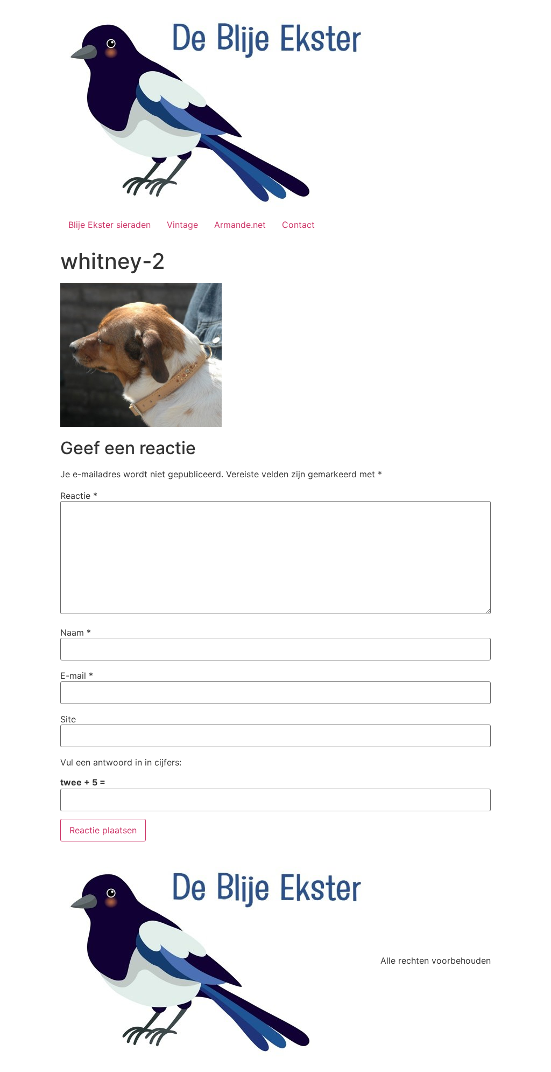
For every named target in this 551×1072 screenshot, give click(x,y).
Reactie (78, 495)
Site (68, 719)
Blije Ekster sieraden (109, 224)
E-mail (76, 675)
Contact (298, 224)
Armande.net (240, 224)
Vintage (182, 224)
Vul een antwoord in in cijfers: (120, 762)
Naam (75, 632)
